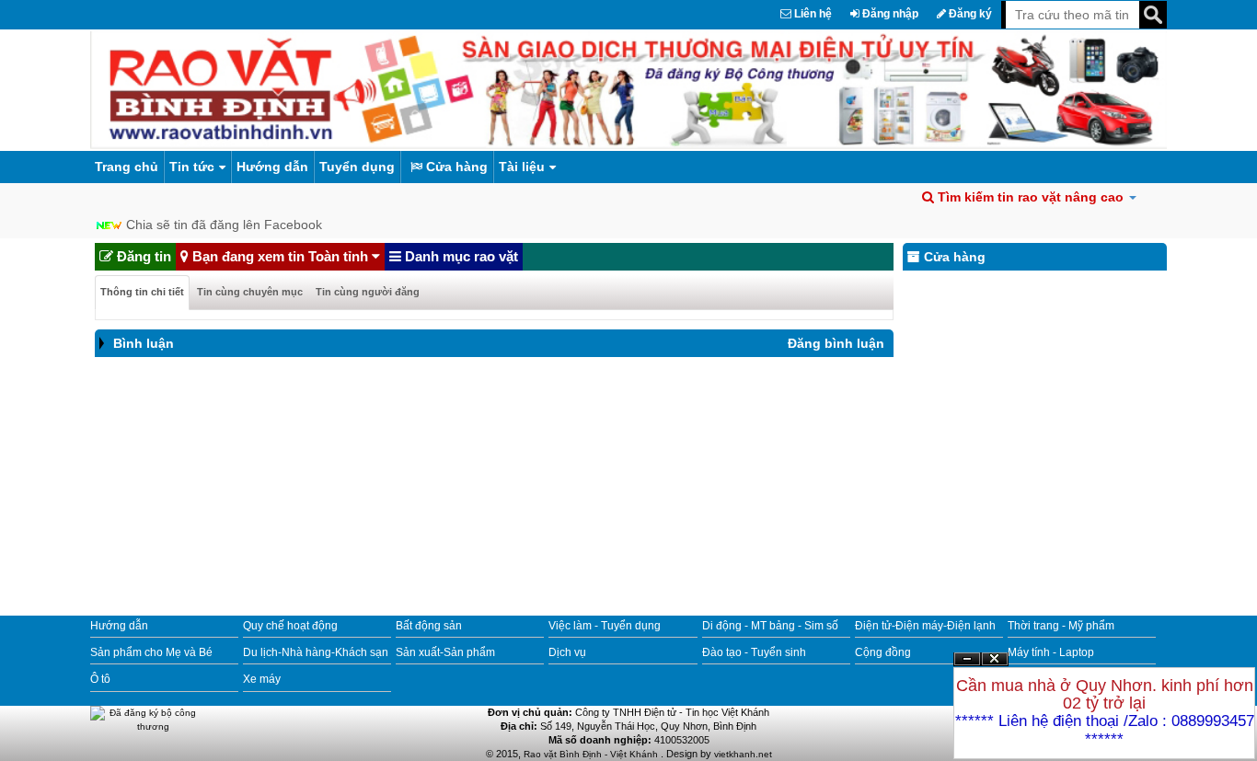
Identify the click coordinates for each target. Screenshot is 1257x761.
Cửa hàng (455, 166)
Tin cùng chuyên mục (250, 291)
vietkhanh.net (743, 754)
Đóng (995, 665)
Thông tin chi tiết (142, 291)
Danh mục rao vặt (459, 256)
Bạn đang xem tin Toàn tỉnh (280, 256)
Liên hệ (811, 13)
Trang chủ (126, 166)
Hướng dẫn (272, 166)
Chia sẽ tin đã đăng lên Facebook (224, 224)
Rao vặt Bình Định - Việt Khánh (592, 754)
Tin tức (191, 166)
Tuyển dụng (357, 166)
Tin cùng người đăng (368, 291)
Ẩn (967, 659)
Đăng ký (969, 13)
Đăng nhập (888, 13)
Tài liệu (522, 166)
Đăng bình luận (836, 343)
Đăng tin (142, 256)
